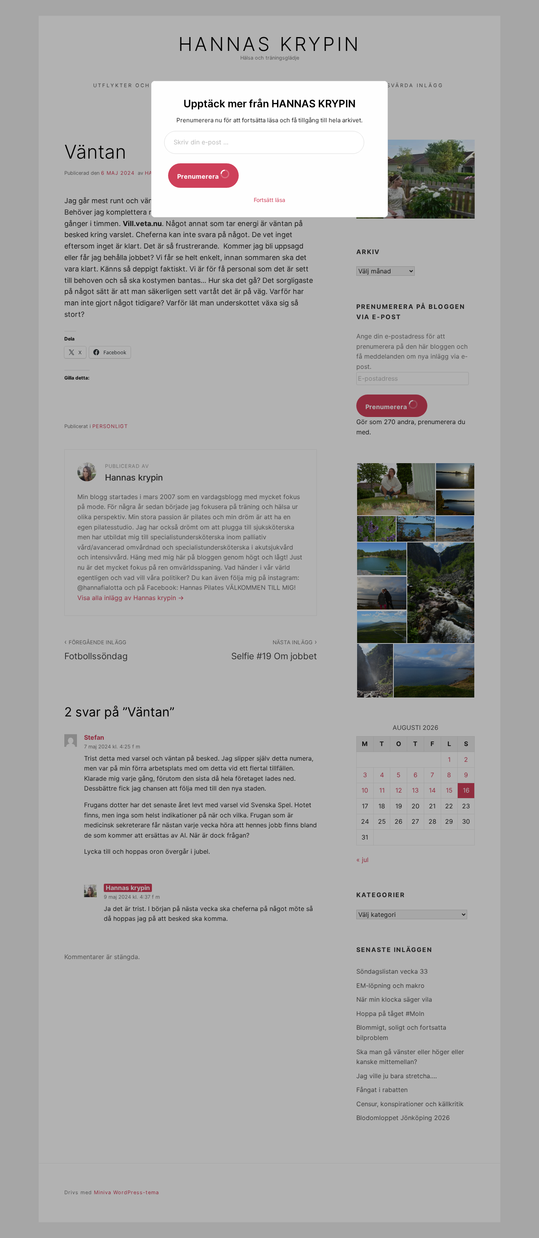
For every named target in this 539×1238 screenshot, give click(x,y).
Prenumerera (198, 176)
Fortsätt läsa (269, 199)
